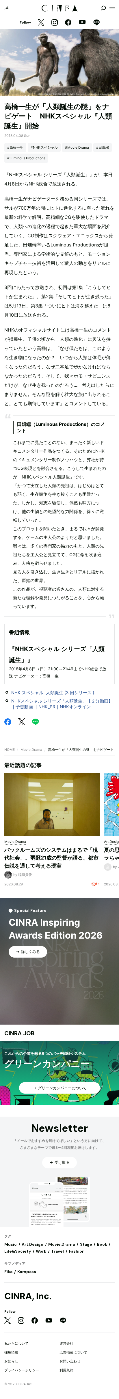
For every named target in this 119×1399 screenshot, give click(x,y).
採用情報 (11, 1352)
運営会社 (66, 1343)
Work (41, 1251)
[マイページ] (7, 8)
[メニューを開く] (112, 8)
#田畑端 (102, 147)
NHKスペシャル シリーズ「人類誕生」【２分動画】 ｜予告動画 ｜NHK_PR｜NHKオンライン (64, 703)
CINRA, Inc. (28, 1296)
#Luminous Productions (26, 158)
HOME (9, 749)
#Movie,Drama (77, 147)
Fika (8, 1272)
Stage (86, 1244)
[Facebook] (68, 22)
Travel (57, 1251)
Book (102, 1244)
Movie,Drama (31, 749)
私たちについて (16, 1343)
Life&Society (17, 1251)
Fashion (77, 1251)
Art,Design (32, 1244)
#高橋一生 (15, 147)
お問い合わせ (70, 1361)
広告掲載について (73, 1352)
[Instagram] (54, 22)
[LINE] (96, 22)
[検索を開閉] (103, 8)
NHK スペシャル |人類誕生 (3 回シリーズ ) (52, 692)
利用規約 (66, 1370)
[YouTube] (82, 22)
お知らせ (11, 1361)
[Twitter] (41, 22)
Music (10, 1244)
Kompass (26, 1272)
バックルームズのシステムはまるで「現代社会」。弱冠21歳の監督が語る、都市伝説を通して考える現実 (51, 858)
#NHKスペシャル (44, 147)
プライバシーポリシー (21, 1370)
